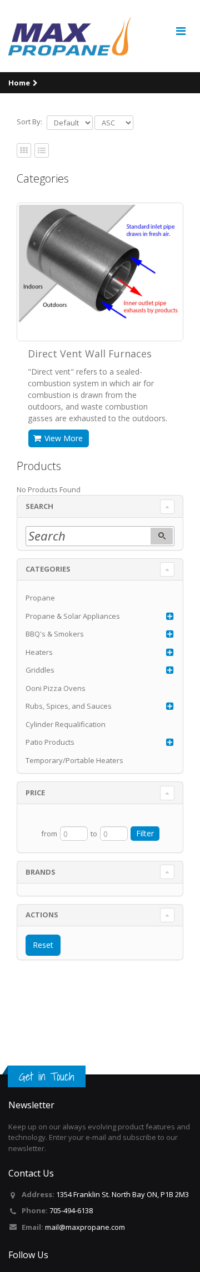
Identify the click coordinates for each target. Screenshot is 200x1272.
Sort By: (29, 122)
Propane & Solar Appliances (73, 616)
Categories (48, 569)
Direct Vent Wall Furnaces (90, 353)
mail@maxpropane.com (85, 1227)
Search (39, 506)
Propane (40, 598)
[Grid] (41, 151)
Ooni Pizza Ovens (56, 688)
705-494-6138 (71, 1210)
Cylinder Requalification (66, 724)
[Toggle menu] (180, 31)
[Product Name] (100, 264)
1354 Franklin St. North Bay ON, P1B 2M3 (122, 1194)
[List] (24, 151)
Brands (41, 872)
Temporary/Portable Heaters (74, 760)
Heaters (39, 652)
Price (35, 792)
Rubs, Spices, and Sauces (69, 706)
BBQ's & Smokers (55, 634)
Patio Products (50, 742)
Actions (42, 915)
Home (19, 83)
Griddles (40, 670)
